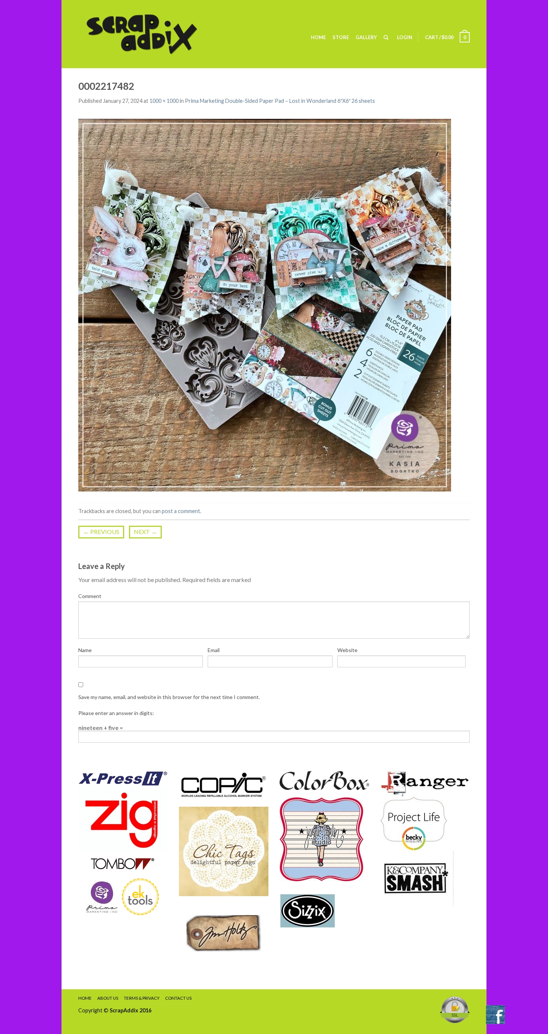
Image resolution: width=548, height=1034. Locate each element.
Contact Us (178, 998)
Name (85, 650)
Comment (89, 596)
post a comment (181, 511)
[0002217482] (264, 304)
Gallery (366, 37)
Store (341, 37)
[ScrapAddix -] (153, 34)
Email (214, 650)
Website (347, 650)
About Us (107, 998)
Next (145, 531)
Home (318, 37)
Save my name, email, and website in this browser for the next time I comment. (169, 697)
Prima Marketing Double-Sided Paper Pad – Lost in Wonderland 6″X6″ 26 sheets (280, 101)
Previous (101, 531)
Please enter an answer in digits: (116, 713)
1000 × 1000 (164, 101)
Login (404, 37)
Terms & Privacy (142, 998)
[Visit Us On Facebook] (495, 1013)
